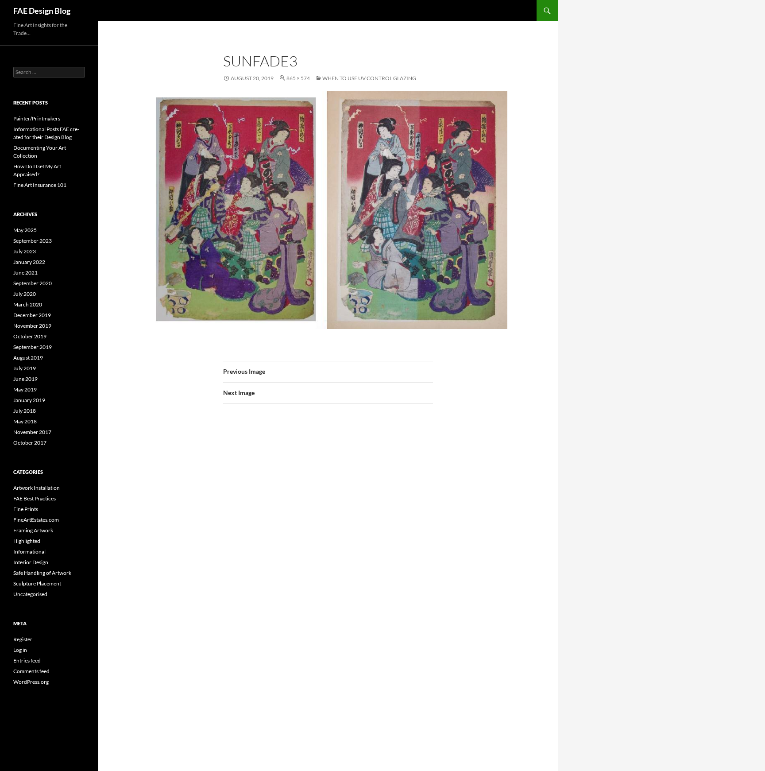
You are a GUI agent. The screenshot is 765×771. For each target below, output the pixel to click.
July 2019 (24, 368)
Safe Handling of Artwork (42, 573)
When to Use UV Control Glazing (369, 78)
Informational (29, 551)
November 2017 (32, 432)
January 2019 (29, 400)
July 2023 (24, 251)
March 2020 (27, 304)
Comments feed (31, 671)
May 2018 (25, 421)
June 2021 (25, 272)
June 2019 (25, 379)
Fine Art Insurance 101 (39, 185)
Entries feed (27, 660)
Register (22, 639)
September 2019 (32, 347)
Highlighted (26, 541)
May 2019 (25, 389)
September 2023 (32, 240)
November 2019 (32, 325)
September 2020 (32, 283)
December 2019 (32, 315)
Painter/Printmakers (36, 118)
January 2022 (29, 262)
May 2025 (25, 230)
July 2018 (24, 410)
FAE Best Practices (34, 498)
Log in (20, 650)
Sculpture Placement (37, 583)
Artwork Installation (36, 487)
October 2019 (29, 336)
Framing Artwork (33, 530)
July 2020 (24, 294)
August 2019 (28, 357)
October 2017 (29, 442)
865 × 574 (298, 78)
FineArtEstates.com (36, 519)
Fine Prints (25, 509)
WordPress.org (31, 681)
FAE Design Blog (41, 10)
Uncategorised (30, 594)
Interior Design (30, 562)
